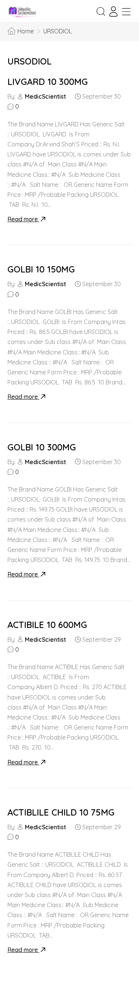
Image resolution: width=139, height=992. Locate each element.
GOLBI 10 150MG (41, 269)
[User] (113, 11)
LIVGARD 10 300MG (47, 81)
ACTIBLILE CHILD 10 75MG (61, 812)
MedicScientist (45, 96)
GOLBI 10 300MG (41, 447)
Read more (23, 219)
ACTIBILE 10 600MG (47, 624)
